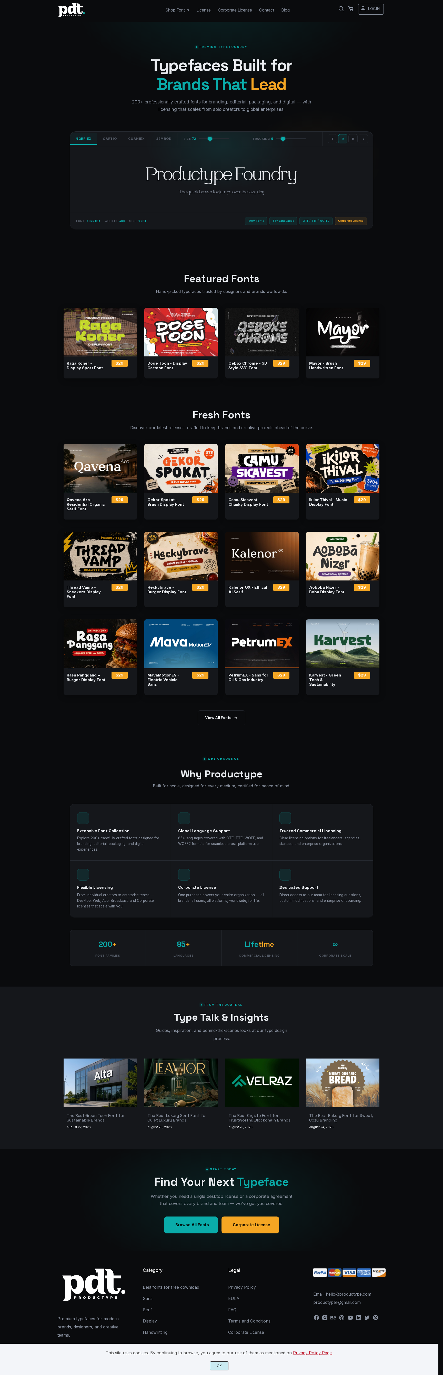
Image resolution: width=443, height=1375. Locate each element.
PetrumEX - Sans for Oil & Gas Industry (248, 677)
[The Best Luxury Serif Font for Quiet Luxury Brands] (181, 1083)
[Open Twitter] (367, 1319)
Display (150, 1321)
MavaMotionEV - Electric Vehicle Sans (163, 680)
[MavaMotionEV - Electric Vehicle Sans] (181, 643)
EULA (233, 1298)
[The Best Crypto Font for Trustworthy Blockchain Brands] (262, 1083)
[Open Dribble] (342, 1319)
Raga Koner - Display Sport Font (85, 365)
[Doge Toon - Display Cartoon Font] (181, 332)
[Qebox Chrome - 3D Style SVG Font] (262, 332)
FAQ (232, 1309)
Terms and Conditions (249, 1321)
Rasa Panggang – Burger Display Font (86, 677)
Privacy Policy (242, 1287)
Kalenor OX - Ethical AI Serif (247, 589)
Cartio (110, 139)
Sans (148, 1298)
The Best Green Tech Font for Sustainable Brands (96, 1118)
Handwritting (155, 1332)
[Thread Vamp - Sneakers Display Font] (100, 556)
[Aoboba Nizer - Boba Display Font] (342, 556)
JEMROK (164, 139)
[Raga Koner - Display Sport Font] (100, 332)
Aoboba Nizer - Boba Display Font (326, 589)
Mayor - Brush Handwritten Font (326, 365)
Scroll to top (438, 1244)
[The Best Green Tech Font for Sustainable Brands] (100, 1083)
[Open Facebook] (316, 1319)
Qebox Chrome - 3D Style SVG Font (247, 365)
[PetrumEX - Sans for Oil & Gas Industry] (262, 643)
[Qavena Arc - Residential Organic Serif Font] (100, 468)
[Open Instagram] (325, 1319)
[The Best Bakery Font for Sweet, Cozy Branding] (342, 1083)
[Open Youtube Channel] (350, 1319)
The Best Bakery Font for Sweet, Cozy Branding (341, 1118)
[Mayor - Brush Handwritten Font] (342, 332)
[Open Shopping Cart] (351, 8)
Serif (147, 1309)
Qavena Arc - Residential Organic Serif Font (86, 504)
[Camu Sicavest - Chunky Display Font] (262, 468)
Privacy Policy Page (312, 1352)
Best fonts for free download (171, 1287)
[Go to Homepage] (71, 16)
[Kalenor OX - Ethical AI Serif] (262, 556)
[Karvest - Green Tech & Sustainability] (342, 643)
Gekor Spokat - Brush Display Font (165, 502)
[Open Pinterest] (375, 1319)
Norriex (84, 139)
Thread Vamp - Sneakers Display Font (84, 592)
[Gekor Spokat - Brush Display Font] (181, 468)
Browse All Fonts (192, 1224)
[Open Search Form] (341, 8)
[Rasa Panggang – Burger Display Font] (100, 643)
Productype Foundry (221, 174)
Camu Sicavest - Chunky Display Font (248, 502)
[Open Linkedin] (359, 1319)
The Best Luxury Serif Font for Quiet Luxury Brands (177, 1118)
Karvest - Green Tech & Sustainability (325, 680)
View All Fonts (218, 717)
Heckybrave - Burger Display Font (166, 589)
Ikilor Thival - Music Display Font (328, 502)
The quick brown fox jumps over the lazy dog (221, 192)
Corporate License (251, 1224)
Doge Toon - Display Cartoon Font (167, 365)
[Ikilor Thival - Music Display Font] (342, 468)
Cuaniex (136, 139)
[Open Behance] (333, 1319)
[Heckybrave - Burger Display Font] (181, 556)
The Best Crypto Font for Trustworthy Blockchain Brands (259, 1118)
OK (219, 1366)
